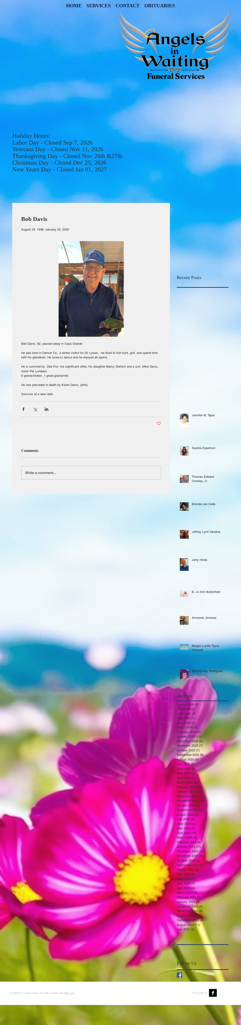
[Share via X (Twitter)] (35, 409)
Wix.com (69, 993)
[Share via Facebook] (23, 409)
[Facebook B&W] (213, 993)
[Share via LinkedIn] (46, 409)
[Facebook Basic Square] (179, 975)
